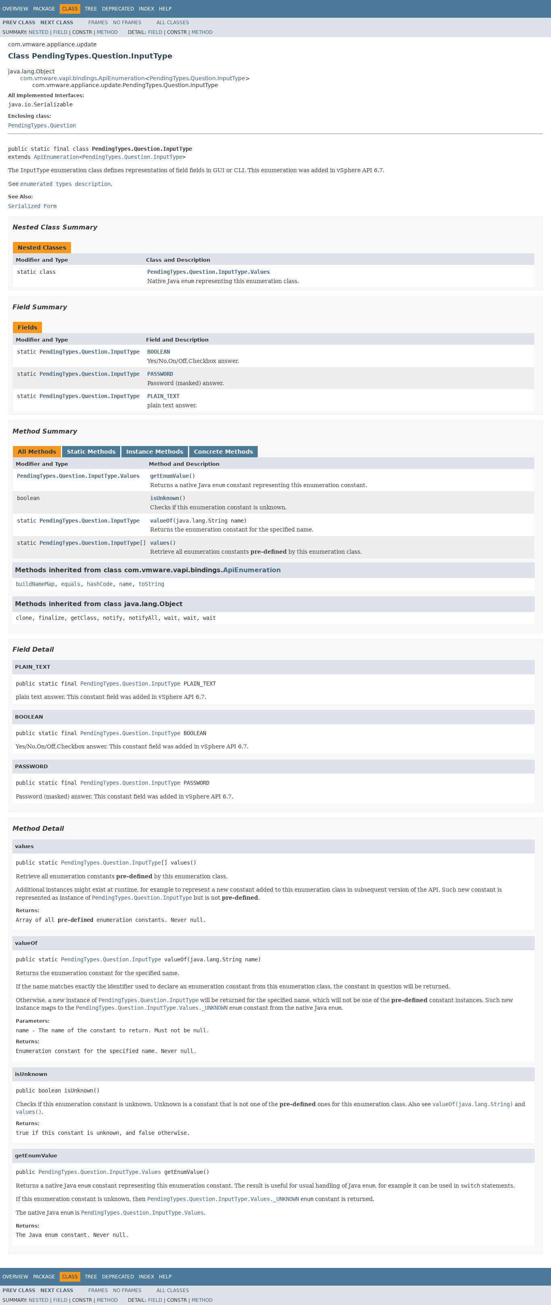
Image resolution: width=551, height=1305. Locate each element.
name (125, 584)
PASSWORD (160, 374)
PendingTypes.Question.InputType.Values (208, 272)
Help (165, 9)
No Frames (127, 22)
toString (151, 584)
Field (60, 32)
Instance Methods (154, 451)
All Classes (173, 22)
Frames (98, 22)
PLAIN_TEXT (163, 396)
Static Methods (91, 451)
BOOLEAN (158, 351)
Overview (15, 9)
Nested (38, 32)
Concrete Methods (223, 451)
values (159, 543)
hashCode (100, 584)
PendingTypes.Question (42, 125)
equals (70, 584)
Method (107, 32)
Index (146, 9)
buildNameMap (35, 584)
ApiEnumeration (56, 157)
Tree (91, 9)
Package (44, 9)
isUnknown (164, 498)
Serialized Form (32, 206)
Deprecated (118, 9)
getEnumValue (169, 476)
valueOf (161, 520)
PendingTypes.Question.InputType (197, 78)
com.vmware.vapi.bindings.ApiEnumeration (82, 78)
